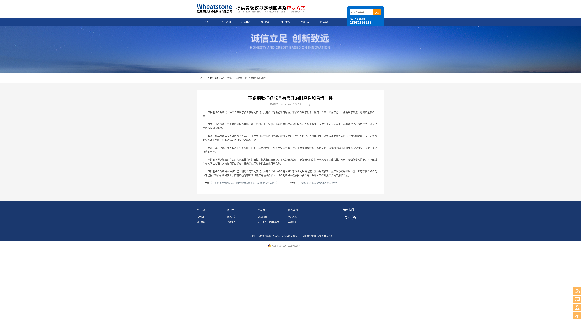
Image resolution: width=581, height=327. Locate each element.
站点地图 (328, 236)
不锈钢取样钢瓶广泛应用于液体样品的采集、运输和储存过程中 (244, 182)
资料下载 (305, 22)
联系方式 (292, 216)
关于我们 (226, 22)
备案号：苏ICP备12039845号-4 (308, 236)
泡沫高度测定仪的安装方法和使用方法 (319, 182)
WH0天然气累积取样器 (268, 222)
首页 (206, 22)
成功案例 (201, 222)
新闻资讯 (265, 22)
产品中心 (245, 22)
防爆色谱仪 (263, 216)
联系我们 (324, 22)
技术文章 (285, 22)
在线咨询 (292, 222)
